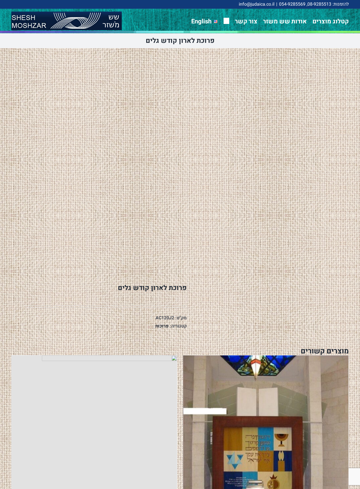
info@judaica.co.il (256, 4)
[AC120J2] (92, 162)
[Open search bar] (226, 21)
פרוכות (162, 326)
